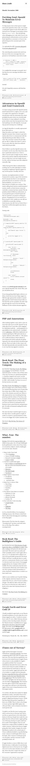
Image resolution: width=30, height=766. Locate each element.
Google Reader (9, 502)
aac (19, 757)
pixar (7, 429)
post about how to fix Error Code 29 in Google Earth (14, 624)
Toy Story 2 (8, 473)
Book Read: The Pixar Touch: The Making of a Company (14, 362)
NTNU (12, 460)
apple (22, 757)
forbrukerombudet (6, 759)
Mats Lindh (7, 3)
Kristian (4, 441)
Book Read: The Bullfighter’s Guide (11, 540)
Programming (11, 96)
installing (4, 642)
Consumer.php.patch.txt (9, 48)
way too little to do (20, 441)
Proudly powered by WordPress (9, 764)
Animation (21, 428)
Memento (8, 469)
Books (15, 428)
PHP (15, 95)
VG (6, 504)
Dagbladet (8, 506)
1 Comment (21, 642)
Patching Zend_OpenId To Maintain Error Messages (13, 19)
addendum (9, 332)
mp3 (21, 759)
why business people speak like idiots (17, 600)
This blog (7, 508)
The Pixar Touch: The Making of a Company (14, 385)
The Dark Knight (10, 471)
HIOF (18, 458)
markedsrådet (17, 759)
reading (9, 429)
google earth (21, 640)
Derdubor (12, 454)
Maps (15, 640)
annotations (4, 353)
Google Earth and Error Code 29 (14, 608)
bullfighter (24, 598)
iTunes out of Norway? (13, 647)
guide (3, 600)
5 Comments (6, 760)
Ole (16, 516)
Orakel (7, 460)
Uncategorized (17, 532)
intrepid (8, 642)
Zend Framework (20, 95)
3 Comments (6, 313)
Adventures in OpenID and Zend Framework (13, 104)
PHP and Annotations (13, 318)
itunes (12, 759)
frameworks (10, 353)
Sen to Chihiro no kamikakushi (14, 463)
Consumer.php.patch (20, 46)
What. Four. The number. (10, 436)
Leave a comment (7, 98)
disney (3, 429)
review (13, 429)
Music (15, 757)
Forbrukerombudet (15, 653)
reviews (6, 600)
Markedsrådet (15, 681)
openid (3, 96)
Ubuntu (14, 642)
